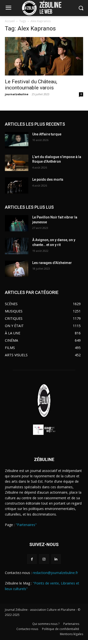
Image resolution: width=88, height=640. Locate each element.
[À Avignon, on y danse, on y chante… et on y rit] (16, 246)
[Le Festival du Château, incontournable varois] (44, 56)
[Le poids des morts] (16, 185)
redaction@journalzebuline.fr (55, 572)
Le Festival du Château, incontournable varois (31, 85)
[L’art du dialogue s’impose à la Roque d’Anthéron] (16, 163)
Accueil (10, 21)
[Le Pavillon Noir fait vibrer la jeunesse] (16, 223)
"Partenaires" (26, 524)
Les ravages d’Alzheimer (52, 263)
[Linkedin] (56, 559)
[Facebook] (32, 559)
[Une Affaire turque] (16, 140)
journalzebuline (16, 94)
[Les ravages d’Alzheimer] (16, 269)
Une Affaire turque (46, 134)
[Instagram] (44, 559)
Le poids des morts (47, 179)
